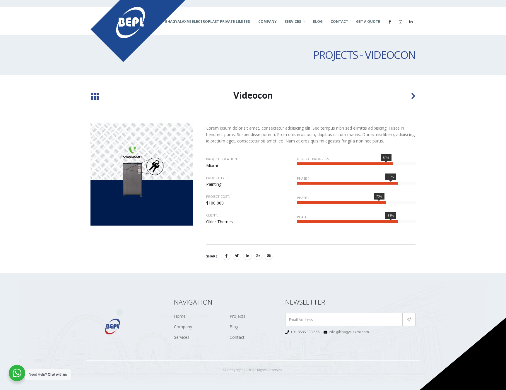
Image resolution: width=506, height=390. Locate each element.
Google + (258, 256)
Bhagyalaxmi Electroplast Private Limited (207, 21)
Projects (237, 316)
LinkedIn (247, 256)
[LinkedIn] (410, 21)
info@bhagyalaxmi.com (349, 331)
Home (180, 316)
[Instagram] (400, 21)
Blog (318, 21)
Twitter (237, 256)
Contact (339, 21)
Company (267, 21)
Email (268, 256)
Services (293, 21)
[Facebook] (389, 21)
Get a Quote (368, 21)
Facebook (226, 256)
